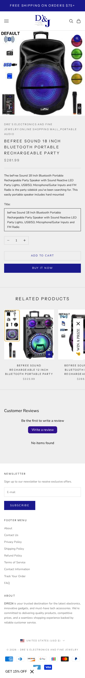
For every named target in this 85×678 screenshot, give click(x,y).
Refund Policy (13, 556)
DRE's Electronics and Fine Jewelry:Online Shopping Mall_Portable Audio (40, 129)
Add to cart (42, 255)
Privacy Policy (13, 542)
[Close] (32, 671)
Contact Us (11, 535)
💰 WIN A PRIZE (78, 342)
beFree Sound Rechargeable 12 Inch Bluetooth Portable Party (29, 369)
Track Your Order (15, 576)
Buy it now (42, 268)
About (8, 528)
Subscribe (19, 505)
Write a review (43, 430)
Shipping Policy (14, 549)
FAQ (7, 583)
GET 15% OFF (16, 671)
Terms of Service (14, 562)
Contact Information (17, 569)
